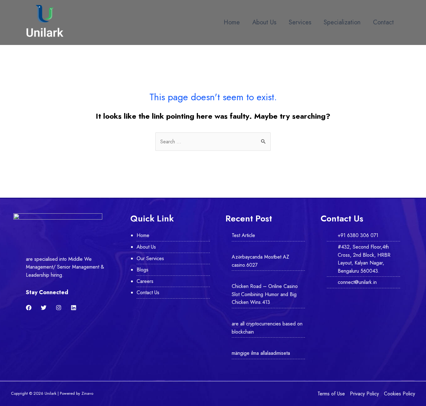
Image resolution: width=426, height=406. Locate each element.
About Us (264, 22)
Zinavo (87, 393)
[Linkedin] (73, 307)
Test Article (243, 235)
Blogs (142, 269)
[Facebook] (28, 307)
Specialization (342, 22)
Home (232, 22)
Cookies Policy (399, 393)
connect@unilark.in (357, 282)
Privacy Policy (364, 393)
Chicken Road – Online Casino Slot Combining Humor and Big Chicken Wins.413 (265, 294)
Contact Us (148, 292)
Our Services (150, 258)
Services (300, 22)
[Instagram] (58, 307)
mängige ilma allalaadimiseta (261, 353)
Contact (383, 22)
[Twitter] (43, 307)
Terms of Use (331, 393)
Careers (145, 281)
